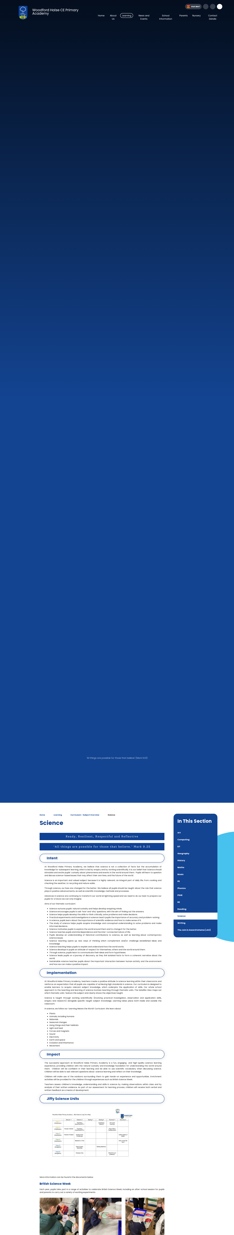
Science (111, 815)
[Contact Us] (212, 6)
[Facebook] (205, 6)
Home (42, 815)
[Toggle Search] (219, 6)
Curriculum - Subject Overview (84, 815)
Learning (58, 815)
